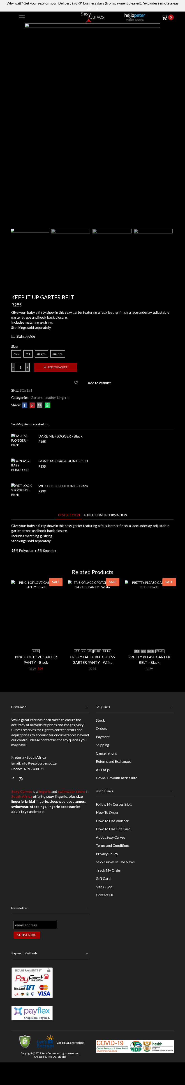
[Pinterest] (32, 405)
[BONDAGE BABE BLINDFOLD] (22, 470)
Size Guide (104, 887)
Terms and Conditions (113, 845)
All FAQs (103, 769)
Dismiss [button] (92, 8)
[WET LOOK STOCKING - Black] (22, 494)
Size (14, 346)
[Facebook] (24, 405)
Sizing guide (25, 336)
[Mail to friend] (40, 405)
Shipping (102, 745)
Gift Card (103, 878)
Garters (37, 397)
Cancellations (106, 753)
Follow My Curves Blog (114, 804)
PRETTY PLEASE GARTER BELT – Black (149, 659)
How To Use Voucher (112, 821)
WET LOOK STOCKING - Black (63, 486)
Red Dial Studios (57, 1056)
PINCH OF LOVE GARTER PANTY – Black (36, 659)
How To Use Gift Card (113, 829)
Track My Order (108, 870)
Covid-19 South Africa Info (116, 778)
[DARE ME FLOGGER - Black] (22, 445)
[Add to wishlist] (51, 638)
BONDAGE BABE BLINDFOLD (63, 461)
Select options (38, 638)
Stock (100, 720)
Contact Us (104, 895)
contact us (49, 740)
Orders (101, 728)
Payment (103, 736)
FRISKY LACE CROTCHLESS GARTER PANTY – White (92, 659)
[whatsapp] (47, 405)
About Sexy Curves (110, 837)
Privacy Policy (107, 854)
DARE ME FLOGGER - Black (60, 436)
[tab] (69, 515)
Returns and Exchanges (113, 761)
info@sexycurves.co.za (39, 763)
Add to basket (57, 367)
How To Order (107, 812)
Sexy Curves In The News (115, 862)
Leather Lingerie (56, 397)
